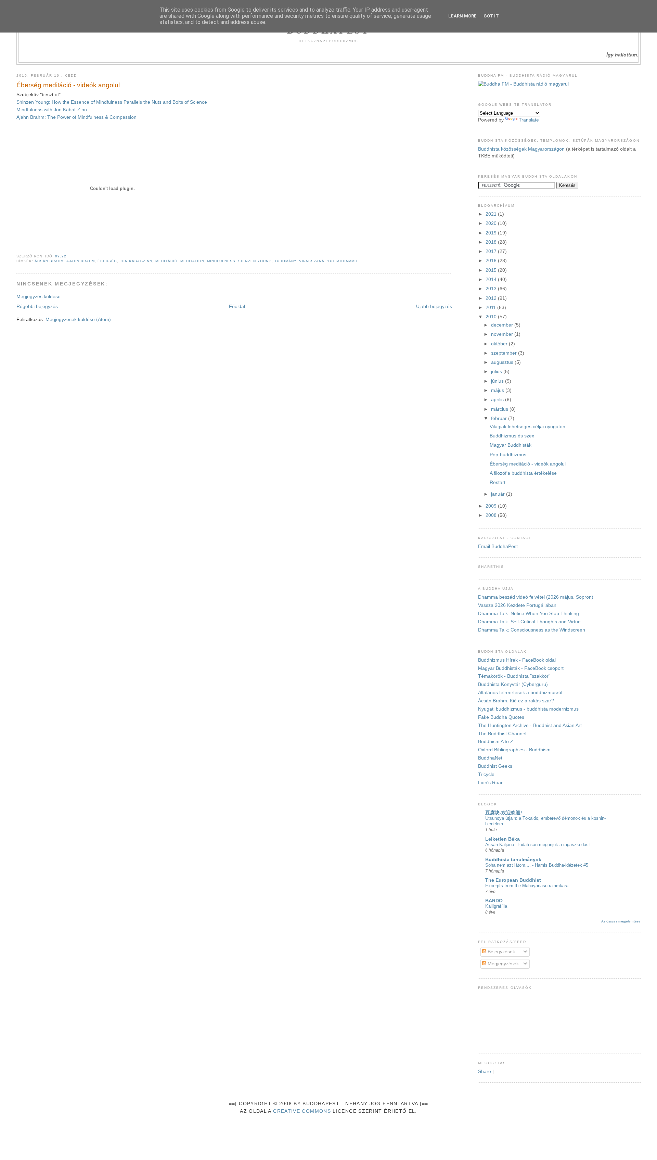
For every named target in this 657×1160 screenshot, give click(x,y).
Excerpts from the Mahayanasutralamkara (526, 885)
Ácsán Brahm (49, 261)
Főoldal (237, 306)
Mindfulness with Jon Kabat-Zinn (51, 109)
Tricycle (486, 774)
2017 (492, 251)
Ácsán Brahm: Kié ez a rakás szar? (516, 700)
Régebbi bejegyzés (37, 306)
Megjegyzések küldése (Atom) (78, 319)
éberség (107, 261)
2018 (492, 242)
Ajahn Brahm (80, 261)
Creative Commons (302, 1111)
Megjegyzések (502, 963)
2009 (492, 506)
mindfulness (221, 261)
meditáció (166, 261)
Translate (529, 120)
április (498, 399)
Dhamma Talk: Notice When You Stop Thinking (528, 613)
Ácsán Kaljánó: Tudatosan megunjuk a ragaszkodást (537, 844)
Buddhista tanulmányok (513, 859)
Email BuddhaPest (498, 546)
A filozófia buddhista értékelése (523, 473)
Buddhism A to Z (495, 741)
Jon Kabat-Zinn (136, 261)
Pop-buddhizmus (508, 454)
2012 (492, 298)
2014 (492, 279)
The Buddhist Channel (502, 733)
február (499, 418)
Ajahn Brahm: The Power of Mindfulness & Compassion (76, 117)
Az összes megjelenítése (621, 921)
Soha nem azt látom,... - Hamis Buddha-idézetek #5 (536, 865)
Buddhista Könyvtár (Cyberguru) (513, 684)
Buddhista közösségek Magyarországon (521, 149)
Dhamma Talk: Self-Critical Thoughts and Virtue (529, 621)
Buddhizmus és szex (512, 435)
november (502, 334)
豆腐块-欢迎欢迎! (503, 812)
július (497, 371)
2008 (492, 515)
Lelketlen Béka (502, 839)
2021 (492, 214)
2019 (492, 232)
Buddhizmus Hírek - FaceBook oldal (517, 660)
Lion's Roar (490, 782)
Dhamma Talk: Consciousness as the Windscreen (531, 630)
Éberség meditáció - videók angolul (68, 85)
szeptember (504, 353)
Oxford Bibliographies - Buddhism (514, 749)
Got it (491, 15)
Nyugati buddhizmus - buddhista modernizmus (528, 709)
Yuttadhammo (342, 261)
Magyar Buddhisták (510, 445)
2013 (492, 288)
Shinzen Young (254, 261)
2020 (492, 223)
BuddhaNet (490, 758)
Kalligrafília (496, 906)
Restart (497, 482)
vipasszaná (311, 261)
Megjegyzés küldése (38, 296)
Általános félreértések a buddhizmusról (520, 692)
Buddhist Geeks (495, 766)
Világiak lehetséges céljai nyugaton (527, 426)
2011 (491, 307)
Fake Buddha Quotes (501, 717)
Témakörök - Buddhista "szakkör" (514, 676)
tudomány (285, 261)
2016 (492, 260)
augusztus (503, 362)
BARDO (494, 900)
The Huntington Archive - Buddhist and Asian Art (530, 725)
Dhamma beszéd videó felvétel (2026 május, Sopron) (535, 597)
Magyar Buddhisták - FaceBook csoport (521, 668)
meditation (192, 261)
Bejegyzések (500, 951)
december (502, 325)
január (498, 494)
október (500, 343)
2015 (492, 270)
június (498, 381)
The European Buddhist (513, 880)
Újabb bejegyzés (434, 306)
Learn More (462, 15)
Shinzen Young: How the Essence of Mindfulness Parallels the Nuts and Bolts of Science (111, 102)
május (498, 390)
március (500, 409)
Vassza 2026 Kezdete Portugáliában (517, 605)
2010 (492, 316)
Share (484, 1071)
